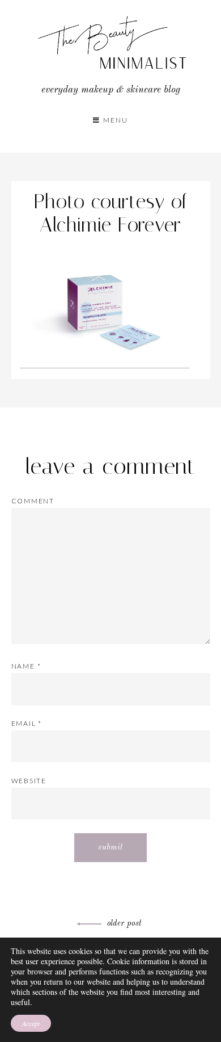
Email (26, 723)
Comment (33, 501)
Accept (31, 1023)
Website (29, 780)
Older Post (124, 923)
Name (26, 666)
